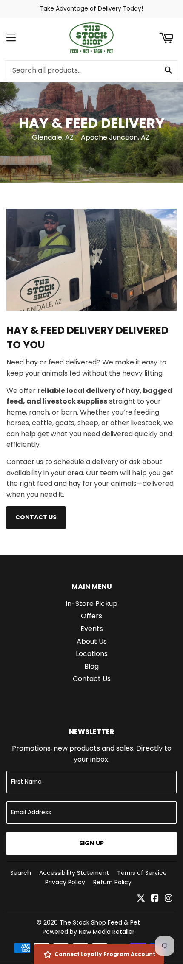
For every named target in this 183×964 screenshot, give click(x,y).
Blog (91, 666)
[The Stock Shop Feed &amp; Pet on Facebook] (155, 899)
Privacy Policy (65, 882)
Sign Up (91, 843)
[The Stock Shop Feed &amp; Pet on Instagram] (168, 899)
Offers (91, 616)
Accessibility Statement (74, 873)
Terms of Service (142, 873)
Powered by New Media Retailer (88, 932)
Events (91, 628)
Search (20, 873)
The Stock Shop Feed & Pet (100, 922)
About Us (92, 641)
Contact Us (36, 517)
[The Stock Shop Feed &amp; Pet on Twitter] (141, 899)
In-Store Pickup (91, 603)
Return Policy (112, 882)
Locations (92, 654)
